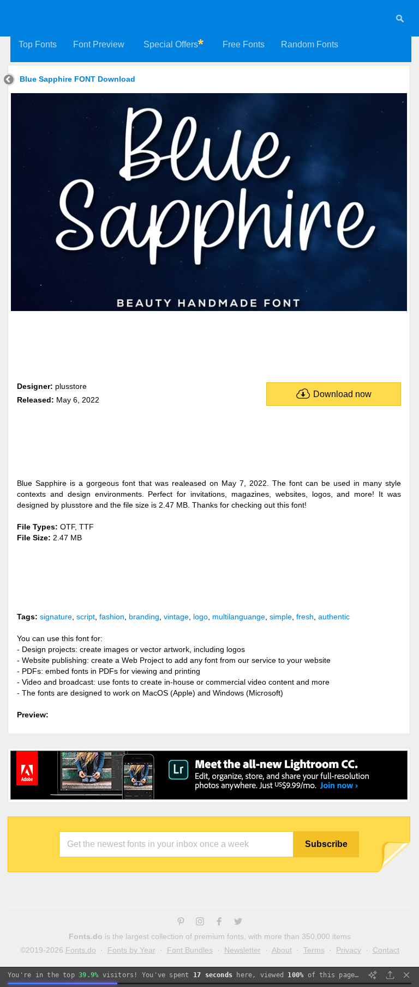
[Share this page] (390, 975)
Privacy (348, 950)
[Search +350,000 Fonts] (400, 20)
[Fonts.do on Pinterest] (181, 922)
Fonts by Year (131, 950)
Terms (314, 950)
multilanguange (238, 616)
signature (56, 616)
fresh (305, 616)
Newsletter (242, 950)
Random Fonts (309, 44)
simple (281, 616)
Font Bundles (190, 950)
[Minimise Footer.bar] (406, 975)
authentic (334, 616)
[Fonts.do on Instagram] (200, 922)
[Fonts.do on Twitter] (238, 922)
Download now (342, 394)
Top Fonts (38, 44)
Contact (386, 950)
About (282, 950)
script (85, 616)
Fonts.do (80, 950)
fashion (111, 616)
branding (144, 616)
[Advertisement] (209, 344)
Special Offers (170, 44)
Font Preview (98, 44)
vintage (176, 616)
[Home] (9, 81)
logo (200, 616)
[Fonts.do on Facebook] (219, 922)
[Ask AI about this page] (373, 975)
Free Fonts (244, 44)
